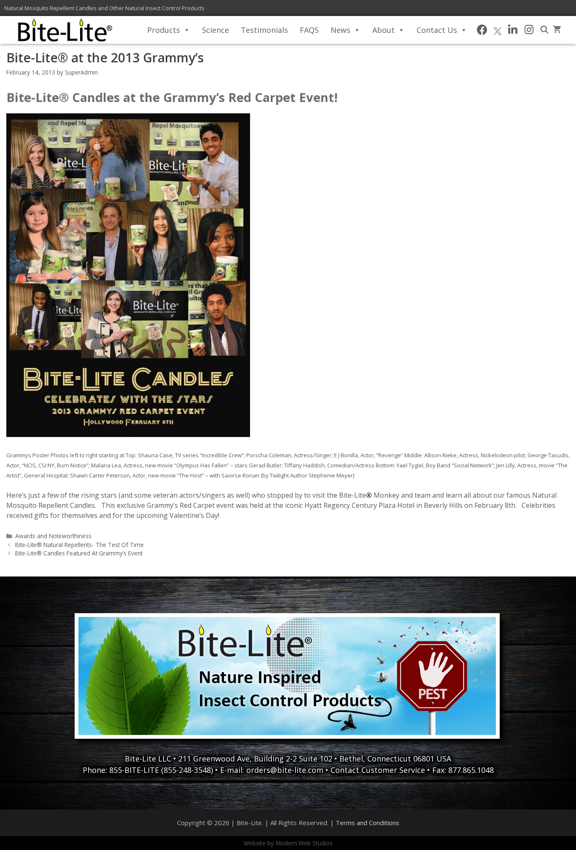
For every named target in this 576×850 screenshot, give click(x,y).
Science (215, 30)
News (340, 30)
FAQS (309, 30)
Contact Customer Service (378, 770)
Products (163, 30)
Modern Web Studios (304, 843)
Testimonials (264, 30)
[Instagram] (529, 30)
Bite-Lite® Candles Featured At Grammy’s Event (79, 553)
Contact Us (437, 30)
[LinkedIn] (513, 30)
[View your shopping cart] (557, 30)
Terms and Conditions (367, 822)
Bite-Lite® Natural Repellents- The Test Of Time (79, 545)
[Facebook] (482, 30)
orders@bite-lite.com (284, 770)
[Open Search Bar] (544, 30)
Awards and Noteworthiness (53, 536)
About (383, 30)
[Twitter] (497, 30)
